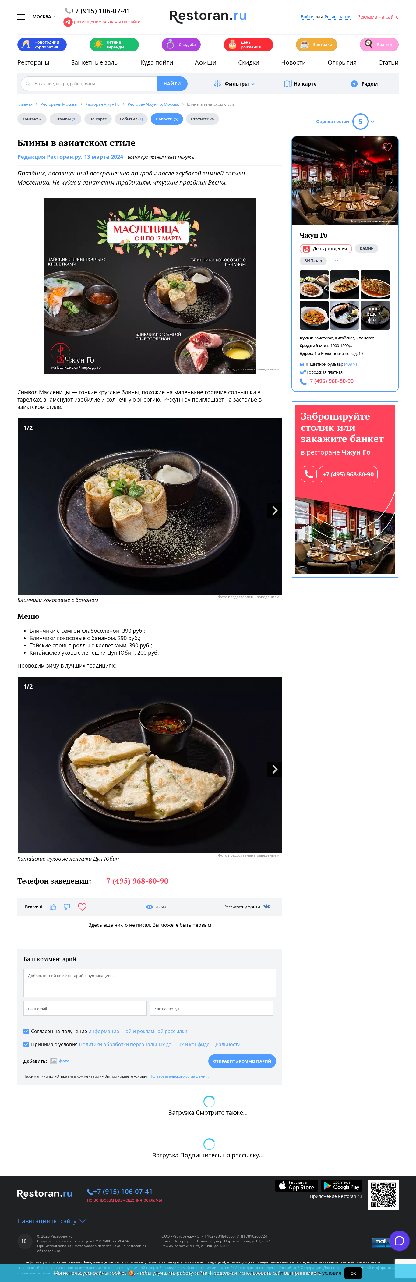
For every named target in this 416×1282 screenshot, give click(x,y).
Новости (293, 62)
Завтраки (315, 44)
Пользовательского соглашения (179, 1076)
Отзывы (65, 119)
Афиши (206, 62)
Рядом (369, 83)
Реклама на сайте (378, 17)
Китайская (344, 337)
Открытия (342, 62)
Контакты (32, 119)
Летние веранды (108, 44)
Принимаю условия (136, 1044)
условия (331, 1273)
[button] (392, 180)
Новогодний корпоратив (40, 44)
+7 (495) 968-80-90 (348, 474)
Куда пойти (156, 62)
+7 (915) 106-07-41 (123, 1191)
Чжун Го (314, 235)
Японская (365, 337)
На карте (305, 83)
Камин (367, 248)
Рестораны (33, 62)
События (131, 119)
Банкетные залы (95, 62)
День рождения (244, 44)
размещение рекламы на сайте (107, 22)
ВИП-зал (313, 260)
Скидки (248, 62)
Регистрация (338, 16)
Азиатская (323, 337)
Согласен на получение (109, 1031)
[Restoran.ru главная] (208, 17)
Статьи (388, 62)
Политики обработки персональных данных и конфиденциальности (160, 1044)
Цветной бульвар (326, 364)
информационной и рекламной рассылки (137, 1031)
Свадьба (180, 44)
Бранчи (377, 44)
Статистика (202, 119)
